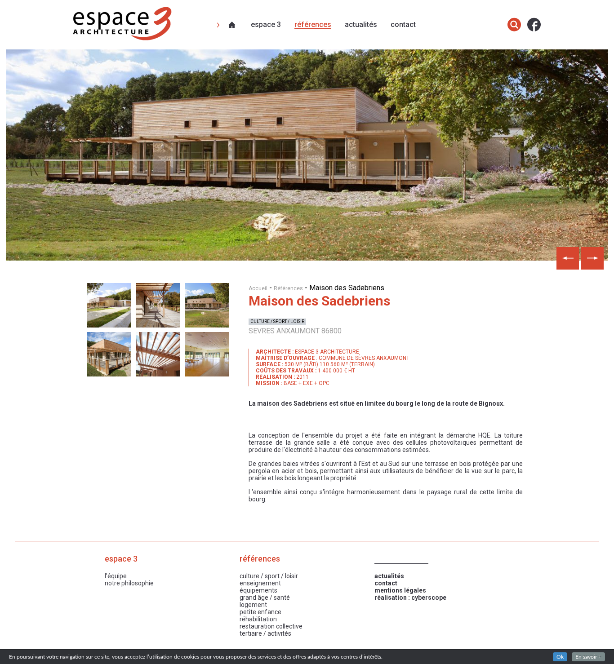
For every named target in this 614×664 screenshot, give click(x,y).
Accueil (258, 288)
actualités (389, 576)
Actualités (361, 24)
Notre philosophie (129, 583)
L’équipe (116, 576)
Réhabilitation (258, 619)
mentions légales (400, 590)
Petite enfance (260, 611)
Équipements (258, 590)
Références (312, 24)
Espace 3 (266, 24)
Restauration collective (271, 626)
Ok (560, 657)
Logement (253, 604)
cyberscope (428, 597)
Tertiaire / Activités (265, 633)
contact (385, 583)
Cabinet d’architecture (232, 24)
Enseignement (260, 583)
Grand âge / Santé (265, 597)
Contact (403, 24)
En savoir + (588, 657)
